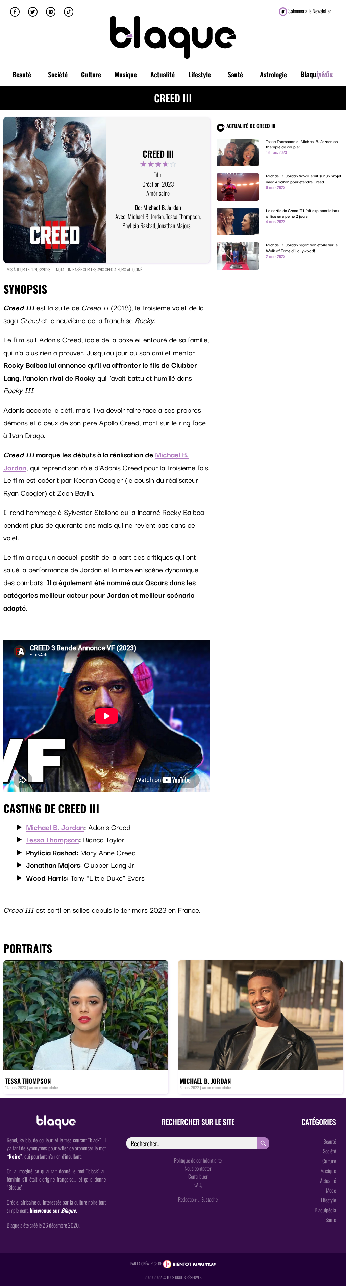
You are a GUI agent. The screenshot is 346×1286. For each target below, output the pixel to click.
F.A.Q (197, 1185)
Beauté (22, 74)
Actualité (162, 74)
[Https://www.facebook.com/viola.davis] (15, 12)
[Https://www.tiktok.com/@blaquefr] (68, 12)
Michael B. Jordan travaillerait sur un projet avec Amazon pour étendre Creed (303, 178)
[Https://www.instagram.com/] (50, 12)
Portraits (27, 948)
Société (58, 74)
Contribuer (198, 1176)
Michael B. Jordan (55, 826)
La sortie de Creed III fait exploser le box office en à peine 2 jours (302, 213)
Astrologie (273, 74)
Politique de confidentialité (198, 1160)
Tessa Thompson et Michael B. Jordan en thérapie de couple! (302, 144)
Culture (91, 74)
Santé (235, 74)
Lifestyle (199, 74)
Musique (126, 74)
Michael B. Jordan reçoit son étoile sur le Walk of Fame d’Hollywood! (302, 247)
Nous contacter (198, 1168)
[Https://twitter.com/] (33, 12)
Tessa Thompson (52, 839)
